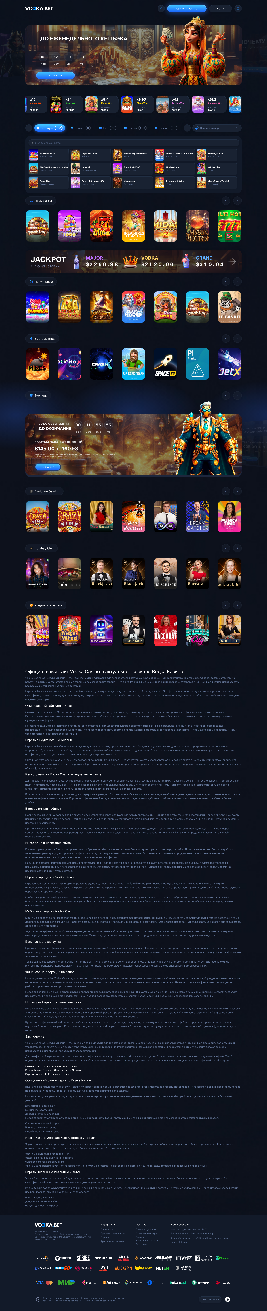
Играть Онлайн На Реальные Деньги (47, 1074)
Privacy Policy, (221, 1238)
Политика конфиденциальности (147, 1238)
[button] (28, 128)
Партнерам (141, 1244)
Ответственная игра (146, 1233)
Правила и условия (146, 1229)
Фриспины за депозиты (113, 1241)
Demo (37, 244)
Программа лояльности (113, 1233)
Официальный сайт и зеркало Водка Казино (51, 1066)
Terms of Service (179, 1242)
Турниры (105, 1237)
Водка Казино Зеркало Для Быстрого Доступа (53, 1070)
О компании (107, 1229)
